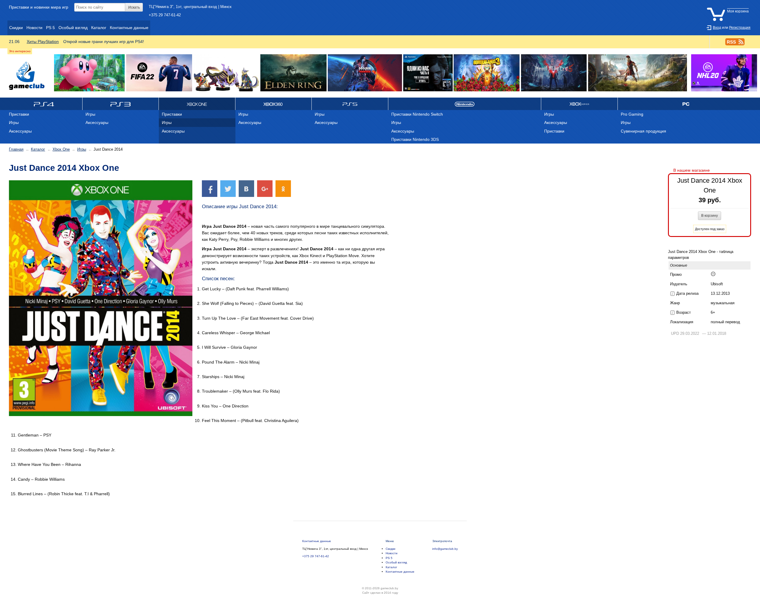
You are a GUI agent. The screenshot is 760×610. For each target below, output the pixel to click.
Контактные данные (316, 541)
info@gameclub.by (445, 548)
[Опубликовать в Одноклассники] (283, 188)
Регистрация (739, 27)
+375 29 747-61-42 (165, 15)
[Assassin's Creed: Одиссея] (637, 73)
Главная (16, 149)
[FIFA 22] (159, 73)
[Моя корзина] (729, 7)
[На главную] (27, 76)
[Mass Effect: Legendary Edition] (365, 73)
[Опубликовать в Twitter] (228, 188)
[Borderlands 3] (486, 73)
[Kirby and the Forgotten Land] (89, 73)
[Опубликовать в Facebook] (209, 188)
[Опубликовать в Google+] (265, 188)
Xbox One (61, 149)
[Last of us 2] (428, 73)
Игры (81, 149)
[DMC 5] (553, 73)
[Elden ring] (293, 73)
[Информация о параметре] (672, 293)
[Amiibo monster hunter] (226, 73)
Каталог (38, 149)
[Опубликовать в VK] (246, 188)
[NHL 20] (724, 73)
